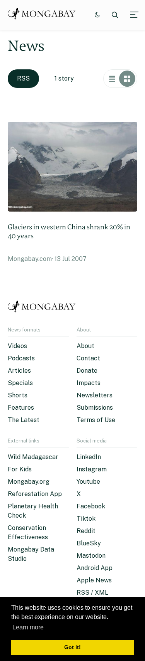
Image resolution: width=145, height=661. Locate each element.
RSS (23, 78)
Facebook (91, 506)
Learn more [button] (28, 627)
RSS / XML (92, 592)
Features (21, 407)
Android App (95, 568)
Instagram (92, 469)
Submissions (95, 407)
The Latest (23, 420)
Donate (87, 370)
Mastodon (91, 555)
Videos (17, 346)
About (85, 346)
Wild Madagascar (33, 457)
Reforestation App (35, 494)
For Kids (20, 469)
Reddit (86, 531)
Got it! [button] (72, 647)
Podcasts (21, 358)
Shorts (17, 395)
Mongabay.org (28, 481)
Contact (88, 358)
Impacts (89, 383)
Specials (20, 383)
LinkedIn (89, 457)
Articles (19, 370)
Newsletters (95, 395)
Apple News (94, 580)
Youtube (88, 481)
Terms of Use (96, 420)
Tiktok (86, 518)
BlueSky (89, 543)
